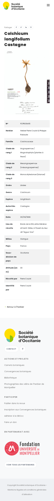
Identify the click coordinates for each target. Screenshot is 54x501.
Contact (11, 349)
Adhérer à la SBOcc (14, 415)
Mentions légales (16, 489)
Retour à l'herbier (15, 306)
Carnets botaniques (14, 365)
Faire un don (10, 422)
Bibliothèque (10, 377)
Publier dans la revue (14, 403)
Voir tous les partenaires (20, 465)
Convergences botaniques (17, 371)
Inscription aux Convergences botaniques (25, 409)
